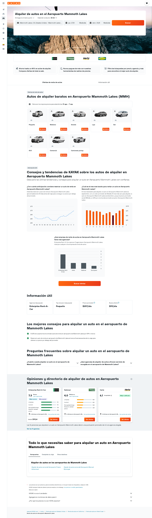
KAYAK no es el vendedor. (38, 493)
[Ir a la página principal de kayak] (13, 3)
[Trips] (3, 39)
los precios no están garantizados (73, 487)
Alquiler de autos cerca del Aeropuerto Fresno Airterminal (46, 468)
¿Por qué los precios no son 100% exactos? (44, 501)
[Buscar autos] (3, 18)
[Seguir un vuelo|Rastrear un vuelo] (3, 28)
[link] (80, 283)
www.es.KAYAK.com (32, 511)
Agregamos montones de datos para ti (42, 497)
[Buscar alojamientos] (3, 14)
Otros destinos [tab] (62, 454)
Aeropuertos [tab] (34, 454)
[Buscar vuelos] (3, 9)
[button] (3, 3)
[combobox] (25, 18)
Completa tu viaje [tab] (48, 454)
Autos (42, 511)
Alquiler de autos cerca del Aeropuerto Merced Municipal (79, 468)
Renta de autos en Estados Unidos (55, 511)
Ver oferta (42, 129)
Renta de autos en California (76, 511)
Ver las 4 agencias (33, 429)
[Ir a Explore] (3, 24)
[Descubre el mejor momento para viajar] (3, 33)
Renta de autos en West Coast (95, 511)
